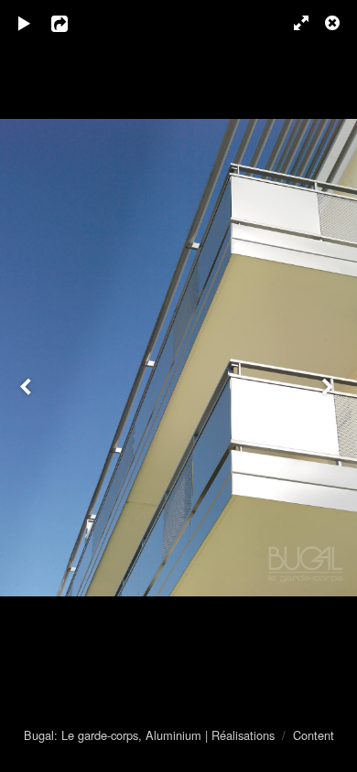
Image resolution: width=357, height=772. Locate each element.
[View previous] (27, 386)
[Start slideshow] (24, 23)
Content (313, 735)
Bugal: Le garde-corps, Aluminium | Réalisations (149, 735)
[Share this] (72, 23)
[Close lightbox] (334, 23)
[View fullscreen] (293, 23)
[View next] (329, 386)
